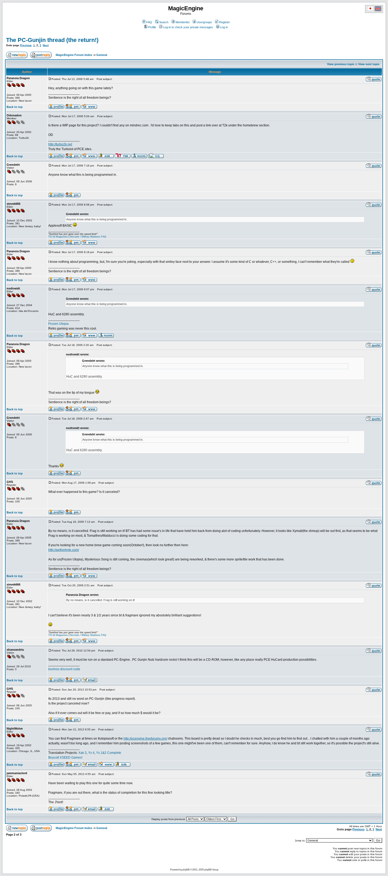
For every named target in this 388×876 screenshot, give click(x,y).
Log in (224, 27)
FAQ (149, 22)
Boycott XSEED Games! (65, 757)
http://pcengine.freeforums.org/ (145, 738)
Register (224, 22)
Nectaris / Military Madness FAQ (88, 236)
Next (46, 45)
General (101, 54)
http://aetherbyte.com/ (63, 550)
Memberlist (183, 22)
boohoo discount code (64, 669)
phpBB (186, 869)
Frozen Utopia (58, 324)
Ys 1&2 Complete (108, 753)
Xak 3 (82, 753)
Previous (26, 45)
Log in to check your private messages (188, 27)
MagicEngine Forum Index (74, 54)
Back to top (15, 106)
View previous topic (340, 64)
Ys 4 (91, 753)
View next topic (369, 64)
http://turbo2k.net (60, 144)
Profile (152, 27)
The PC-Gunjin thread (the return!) (52, 40)
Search (163, 22)
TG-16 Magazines (58, 236)
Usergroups (204, 22)
